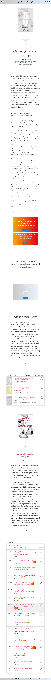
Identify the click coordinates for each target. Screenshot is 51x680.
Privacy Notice (39, 678)
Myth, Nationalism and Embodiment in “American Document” (24, 614)
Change (25, 297)
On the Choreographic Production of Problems (24, 598)
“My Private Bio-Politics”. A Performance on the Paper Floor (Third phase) (25, 647)
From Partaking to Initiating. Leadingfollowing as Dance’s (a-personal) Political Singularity (25, 553)
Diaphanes (26, 2)
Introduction (17, 545)
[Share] (27, 71)
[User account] (45, 2)
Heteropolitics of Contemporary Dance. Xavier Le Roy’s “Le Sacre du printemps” (24, 605)
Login (25, 242)
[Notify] (24, 71)
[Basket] (49, 2)
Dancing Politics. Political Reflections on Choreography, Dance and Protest (25, 561)
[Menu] (1, 2)
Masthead (44, 678)
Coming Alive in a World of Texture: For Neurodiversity (24, 576)
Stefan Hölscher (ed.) (19, 453)
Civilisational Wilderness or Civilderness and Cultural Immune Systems (24, 583)
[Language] (47, 2)
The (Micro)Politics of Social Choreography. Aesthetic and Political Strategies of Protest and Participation (24, 630)
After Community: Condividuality (23, 668)
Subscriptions (25, 230)
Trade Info (27, 678)
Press (23, 678)
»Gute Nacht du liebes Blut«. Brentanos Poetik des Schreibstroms (24, 379)
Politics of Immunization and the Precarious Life (23, 662)
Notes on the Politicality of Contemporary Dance (21, 622)
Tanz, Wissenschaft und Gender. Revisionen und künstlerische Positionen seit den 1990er (25, 389)
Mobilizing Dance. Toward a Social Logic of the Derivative (24, 640)
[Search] (3, 2)
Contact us (32, 678)
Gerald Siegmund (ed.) (31, 453)
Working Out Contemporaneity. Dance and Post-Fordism (24, 569)
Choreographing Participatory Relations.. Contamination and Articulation (25, 591)
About (19, 678)
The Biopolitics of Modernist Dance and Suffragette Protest (24, 655)
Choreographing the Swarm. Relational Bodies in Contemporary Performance (24, 398)
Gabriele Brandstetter (25, 59)
